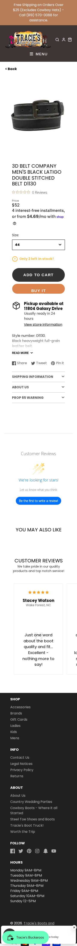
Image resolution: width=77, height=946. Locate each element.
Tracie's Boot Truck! (27, 825)
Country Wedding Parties (31, 801)
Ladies (15, 725)
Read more (20, 353)
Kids (13, 731)
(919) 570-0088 (39, 15)
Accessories (20, 707)
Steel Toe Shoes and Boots (32, 819)
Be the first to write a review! (38, 501)
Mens (14, 738)
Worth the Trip (22, 831)
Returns (16, 776)
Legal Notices (21, 763)
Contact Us (19, 757)
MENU (40, 54)
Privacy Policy (21, 769)
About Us (17, 795)
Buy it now (38, 291)
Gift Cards (18, 719)
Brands (16, 713)
